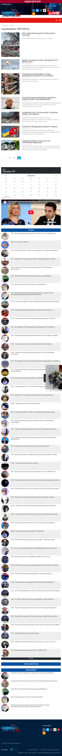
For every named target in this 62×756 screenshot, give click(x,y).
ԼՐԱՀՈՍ (31, 230)
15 (56, 188)
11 (22, 188)
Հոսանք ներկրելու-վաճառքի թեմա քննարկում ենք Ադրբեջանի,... (33, 582)
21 (47, 191)
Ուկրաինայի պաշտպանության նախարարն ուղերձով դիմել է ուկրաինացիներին (39, 98)
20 (39, 191)
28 (22, 181)
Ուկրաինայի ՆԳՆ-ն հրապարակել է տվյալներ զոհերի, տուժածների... (40, 113)
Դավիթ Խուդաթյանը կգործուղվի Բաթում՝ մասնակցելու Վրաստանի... (34, 429)
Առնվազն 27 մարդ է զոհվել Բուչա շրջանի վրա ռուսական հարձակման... (35, 250)
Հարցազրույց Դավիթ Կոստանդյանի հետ (25, 403)
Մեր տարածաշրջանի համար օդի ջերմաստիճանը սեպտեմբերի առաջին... (35, 301)
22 (56, 191)
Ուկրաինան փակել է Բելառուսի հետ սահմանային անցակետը (36, 141)
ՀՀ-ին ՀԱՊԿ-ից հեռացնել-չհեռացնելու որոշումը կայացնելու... (32, 573)
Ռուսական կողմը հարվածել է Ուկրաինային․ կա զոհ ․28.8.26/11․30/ (33, 471)
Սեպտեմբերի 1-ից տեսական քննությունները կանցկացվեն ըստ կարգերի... (35, 361)
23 (6, 195)
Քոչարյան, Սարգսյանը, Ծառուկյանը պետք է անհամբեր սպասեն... (33, 497)
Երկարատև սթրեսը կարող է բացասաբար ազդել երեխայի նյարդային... (34, 514)
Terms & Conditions (33, 749)
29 (31, 181)
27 (14, 181)
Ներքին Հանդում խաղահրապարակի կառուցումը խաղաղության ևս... (34, 505)
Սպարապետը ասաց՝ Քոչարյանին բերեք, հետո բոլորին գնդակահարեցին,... (35, 624)
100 (15, 158)
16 (6, 191)
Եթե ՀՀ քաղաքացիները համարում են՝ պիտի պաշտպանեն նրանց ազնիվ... (35, 590)
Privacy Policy (43, 749)
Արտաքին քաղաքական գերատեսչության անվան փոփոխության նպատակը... (32, 353)
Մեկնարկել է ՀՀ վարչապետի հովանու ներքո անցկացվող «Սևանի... (33, 259)
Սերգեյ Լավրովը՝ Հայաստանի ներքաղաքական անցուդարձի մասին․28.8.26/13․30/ (34, 438)
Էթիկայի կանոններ (54, 749)
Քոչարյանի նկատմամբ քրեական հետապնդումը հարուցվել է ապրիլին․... (35, 335)
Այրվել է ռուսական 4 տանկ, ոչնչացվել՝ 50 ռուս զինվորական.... (40, 61)
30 (39, 181)
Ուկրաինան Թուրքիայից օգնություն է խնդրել (39, 126)
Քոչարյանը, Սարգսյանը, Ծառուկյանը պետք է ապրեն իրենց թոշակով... (34, 616)
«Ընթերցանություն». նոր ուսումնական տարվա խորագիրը (30, 386)
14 (47, 188)
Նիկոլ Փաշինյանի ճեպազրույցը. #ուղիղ (25, 633)
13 (39, 188)
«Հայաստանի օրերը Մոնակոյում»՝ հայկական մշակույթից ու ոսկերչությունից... (30, 370)
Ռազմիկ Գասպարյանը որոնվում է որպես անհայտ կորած (30, 446)
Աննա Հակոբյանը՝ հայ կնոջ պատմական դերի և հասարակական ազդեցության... (32, 421)
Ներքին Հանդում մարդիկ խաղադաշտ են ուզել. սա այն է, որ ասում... (33, 641)
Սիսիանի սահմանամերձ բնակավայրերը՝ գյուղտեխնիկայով (31, 276)
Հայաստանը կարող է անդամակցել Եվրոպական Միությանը (31, 344)
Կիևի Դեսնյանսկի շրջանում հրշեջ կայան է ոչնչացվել (39, 34)
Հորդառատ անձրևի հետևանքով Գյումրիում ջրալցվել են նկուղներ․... (34, 318)
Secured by (4, 749)
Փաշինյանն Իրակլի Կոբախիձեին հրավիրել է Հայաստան (30, 556)
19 (31, 191)
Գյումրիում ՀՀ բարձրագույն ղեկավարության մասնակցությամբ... (32, 395)
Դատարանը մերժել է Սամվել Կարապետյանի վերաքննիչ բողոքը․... (33, 412)
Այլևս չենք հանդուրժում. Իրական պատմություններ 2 (29, 284)
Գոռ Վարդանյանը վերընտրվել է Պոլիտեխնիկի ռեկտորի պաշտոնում (34, 548)
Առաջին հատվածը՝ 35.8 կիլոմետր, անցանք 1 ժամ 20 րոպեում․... (32, 310)
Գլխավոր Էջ (5, 25)
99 (10, 158)
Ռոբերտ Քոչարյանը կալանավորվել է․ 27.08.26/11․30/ (29, 650)
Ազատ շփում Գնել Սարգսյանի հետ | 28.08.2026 (27, 378)
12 (31, 188)
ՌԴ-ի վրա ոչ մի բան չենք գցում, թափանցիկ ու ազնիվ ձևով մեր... (32, 599)
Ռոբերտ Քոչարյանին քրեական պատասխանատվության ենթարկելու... (34, 607)
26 (6, 181)
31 (47, 181)
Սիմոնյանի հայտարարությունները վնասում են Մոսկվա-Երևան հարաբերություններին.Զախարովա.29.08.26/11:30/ (32, 293)
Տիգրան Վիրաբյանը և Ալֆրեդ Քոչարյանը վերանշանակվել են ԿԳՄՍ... (34, 454)
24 (14, 195)
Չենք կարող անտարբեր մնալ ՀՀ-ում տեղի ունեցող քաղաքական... (33, 522)
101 (19, 158)
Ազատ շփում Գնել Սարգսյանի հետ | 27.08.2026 (27, 531)
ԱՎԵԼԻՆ (31, 658)
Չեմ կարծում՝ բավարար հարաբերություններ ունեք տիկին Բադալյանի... (35, 565)
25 (22, 195)
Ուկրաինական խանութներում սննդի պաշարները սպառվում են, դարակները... (38, 74)
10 (14, 188)
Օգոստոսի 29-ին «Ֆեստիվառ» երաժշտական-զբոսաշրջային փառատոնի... (36, 480)
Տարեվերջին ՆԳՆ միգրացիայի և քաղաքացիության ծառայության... (33, 327)
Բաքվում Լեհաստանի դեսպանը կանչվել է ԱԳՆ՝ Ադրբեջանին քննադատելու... (31, 268)
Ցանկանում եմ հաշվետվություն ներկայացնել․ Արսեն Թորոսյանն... (33, 539)
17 (14, 191)
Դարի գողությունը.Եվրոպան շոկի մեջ (24, 463)
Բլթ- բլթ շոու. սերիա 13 (20, 242)
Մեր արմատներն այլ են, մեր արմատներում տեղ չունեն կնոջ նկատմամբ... (35, 488)
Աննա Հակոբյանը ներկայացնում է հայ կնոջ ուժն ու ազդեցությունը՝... (33, 233)
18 (22, 191)
